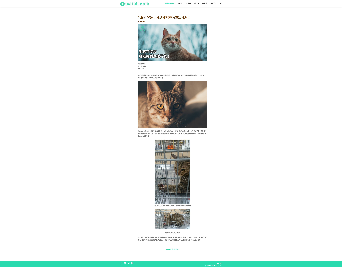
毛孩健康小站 (169, 3)
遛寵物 (188, 3)
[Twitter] (129, 263)
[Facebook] (121, 263)
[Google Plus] (132, 263)
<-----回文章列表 (172, 249)
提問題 (180, 3)
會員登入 (214, 3)
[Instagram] (125, 263)
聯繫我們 (219, 263)
